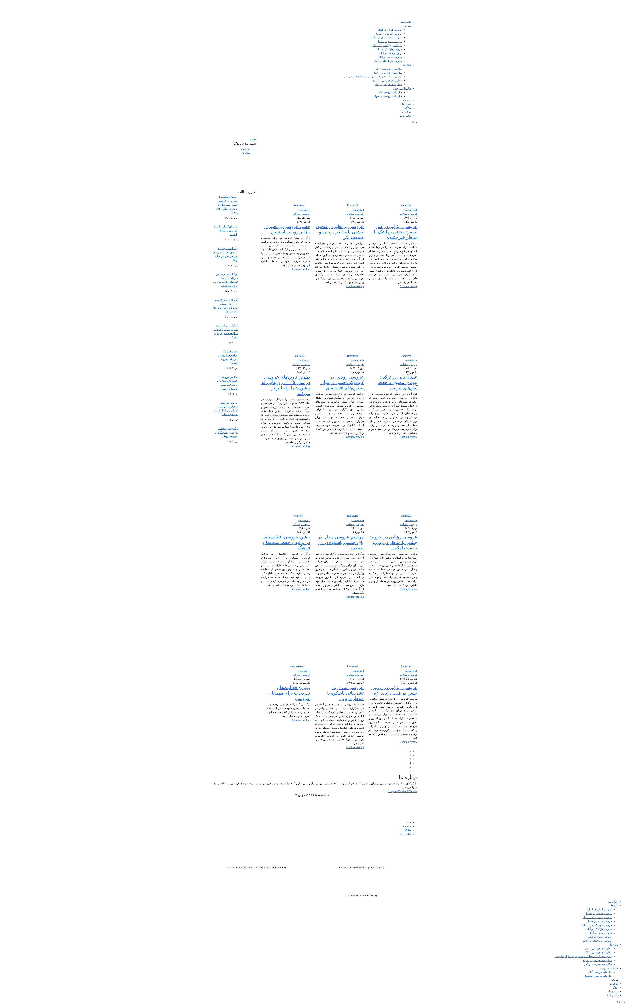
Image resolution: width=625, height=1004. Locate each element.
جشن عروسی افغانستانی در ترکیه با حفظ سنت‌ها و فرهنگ (286, 542)
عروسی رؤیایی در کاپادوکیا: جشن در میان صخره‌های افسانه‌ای (342, 382)
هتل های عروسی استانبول (388, 96)
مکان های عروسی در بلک (388, 68)
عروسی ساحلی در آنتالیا (389, 33)
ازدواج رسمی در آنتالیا (390, 53)
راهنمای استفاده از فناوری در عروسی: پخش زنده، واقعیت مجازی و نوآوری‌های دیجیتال (227, 205)
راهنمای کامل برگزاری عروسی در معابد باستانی (225, 230)
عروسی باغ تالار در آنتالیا (389, 49)
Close (253, 139)
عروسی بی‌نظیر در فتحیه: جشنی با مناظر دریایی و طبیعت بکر (340, 232)
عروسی (413, 213)
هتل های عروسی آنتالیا (390, 92)
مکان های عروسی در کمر (388, 84)
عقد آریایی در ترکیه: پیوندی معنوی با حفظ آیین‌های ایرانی (397, 382)
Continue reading (408, 286)
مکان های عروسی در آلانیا (388, 72)
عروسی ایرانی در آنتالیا (389, 29)
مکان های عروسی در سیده (387, 80)
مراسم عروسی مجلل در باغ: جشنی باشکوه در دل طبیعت (340, 542)
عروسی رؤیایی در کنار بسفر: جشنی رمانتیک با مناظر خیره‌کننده (395, 232)
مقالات (404, 213)
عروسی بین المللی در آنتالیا (387, 61)
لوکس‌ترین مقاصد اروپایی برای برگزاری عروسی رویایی (226, 432)
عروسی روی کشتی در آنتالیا (387, 45)
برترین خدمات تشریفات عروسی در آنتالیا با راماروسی (373, 76)
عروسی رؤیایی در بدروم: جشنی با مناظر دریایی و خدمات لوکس (393, 542)
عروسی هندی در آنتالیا (390, 41)
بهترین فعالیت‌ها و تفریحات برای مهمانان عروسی (289, 693)
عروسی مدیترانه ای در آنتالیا (387, 37)
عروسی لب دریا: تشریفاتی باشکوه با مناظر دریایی (345, 693)
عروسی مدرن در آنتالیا (390, 57)
